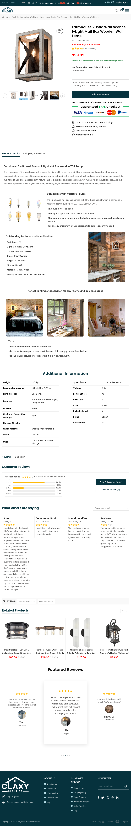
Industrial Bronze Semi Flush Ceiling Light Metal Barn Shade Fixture (49, 651)
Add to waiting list (100, 94)
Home (7, 17)
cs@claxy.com (13, 796)
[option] (34, 57)
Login (118, 2)
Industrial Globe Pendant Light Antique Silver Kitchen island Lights (81, 651)
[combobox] (111, 508)
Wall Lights (17, 17)
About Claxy (52, 784)
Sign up (126, 2)
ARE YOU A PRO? (8, 3)
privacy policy (111, 85)
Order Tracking (80, 806)
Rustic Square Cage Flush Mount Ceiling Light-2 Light (16, 651)
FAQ (75, 811)
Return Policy (79, 788)
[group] (17, 638)
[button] (127, 611)
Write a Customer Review (111, 482)
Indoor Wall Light (31, 17)
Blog (48, 802)
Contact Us (51, 789)
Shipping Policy (80, 792)
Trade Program (80, 797)
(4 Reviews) (90, 48)
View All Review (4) (111, 489)
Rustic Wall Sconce (46, 601)
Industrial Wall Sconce (26, 601)
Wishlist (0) (109, 2)
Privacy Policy (52, 793)
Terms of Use (52, 798)
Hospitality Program (82, 801)
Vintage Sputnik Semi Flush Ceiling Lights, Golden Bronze (114, 651)
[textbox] (111, 508)
